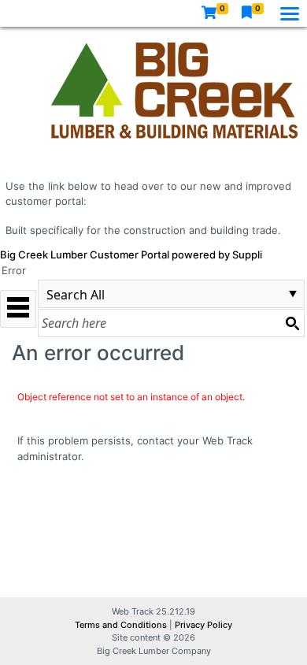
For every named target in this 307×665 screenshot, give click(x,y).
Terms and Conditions (122, 624)
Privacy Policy (203, 624)
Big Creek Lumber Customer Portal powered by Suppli (131, 254)
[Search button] (292, 323)
